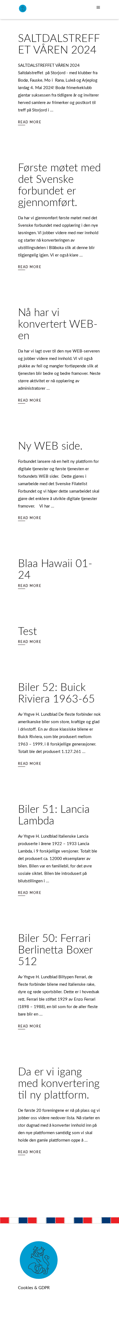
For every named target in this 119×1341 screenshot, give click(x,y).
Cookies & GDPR (34, 1288)
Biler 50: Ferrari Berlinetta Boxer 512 (55, 950)
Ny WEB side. (50, 446)
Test (27, 631)
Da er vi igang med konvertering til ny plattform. (59, 1084)
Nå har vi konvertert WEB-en (57, 324)
